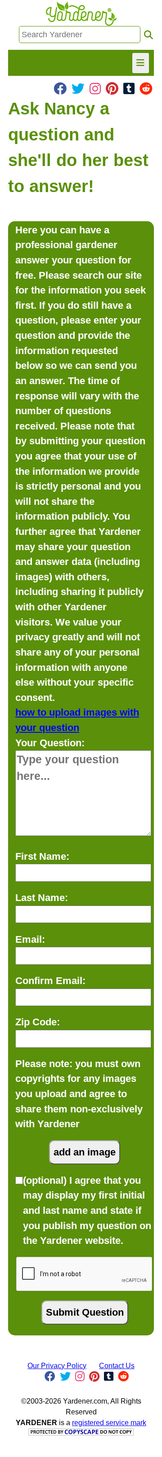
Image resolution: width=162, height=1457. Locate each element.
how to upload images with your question (77, 720)
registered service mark (109, 1422)
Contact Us (117, 1365)
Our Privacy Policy (56, 1365)
